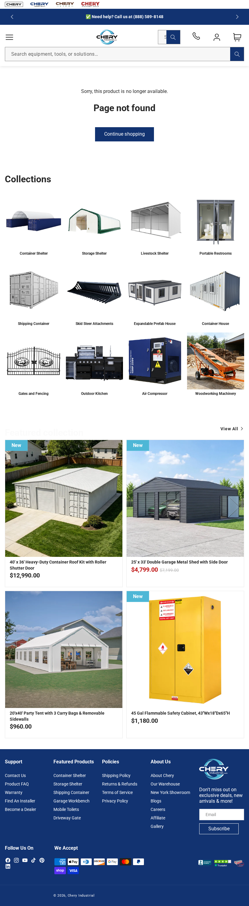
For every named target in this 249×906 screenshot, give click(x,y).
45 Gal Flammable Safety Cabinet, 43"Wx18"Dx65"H (180, 713)
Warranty (13, 792)
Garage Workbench (71, 801)
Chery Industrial (81, 896)
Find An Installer (20, 801)
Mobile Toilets (66, 809)
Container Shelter (34, 253)
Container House (215, 323)
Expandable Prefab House (155, 323)
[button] (9, 37)
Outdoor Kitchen (94, 393)
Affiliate (158, 818)
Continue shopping (124, 134)
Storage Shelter (94, 253)
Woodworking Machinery (215, 393)
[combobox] (124, 54)
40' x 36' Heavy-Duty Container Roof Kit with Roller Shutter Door (58, 565)
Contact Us (15, 775)
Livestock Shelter (155, 253)
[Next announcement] (237, 16)
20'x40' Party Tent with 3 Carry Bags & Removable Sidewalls (57, 716)
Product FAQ (17, 784)
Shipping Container (33, 323)
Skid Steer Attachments (94, 323)
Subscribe (219, 829)
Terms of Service (117, 792)
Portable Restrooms (215, 253)
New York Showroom (170, 792)
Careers (158, 809)
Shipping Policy (116, 775)
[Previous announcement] (12, 16)
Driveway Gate (67, 818)
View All (229, 428)
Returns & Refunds (119, 784)
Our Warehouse (165, 784)
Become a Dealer (20, 809)
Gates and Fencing (34, 393)
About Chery (162, 775)
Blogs (156, 801)
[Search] (173, 37)
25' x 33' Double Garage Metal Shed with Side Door (179, 562)
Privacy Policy (115, 801)
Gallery (157, 826)
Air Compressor (154, 393)
